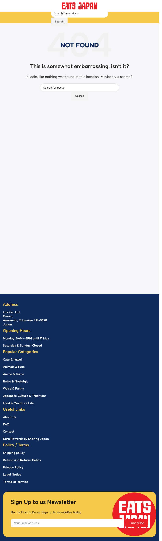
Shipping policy (14, 453)
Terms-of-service (15, 482)
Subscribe (136, 523)
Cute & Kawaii (13, 359)
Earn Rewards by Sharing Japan (26, 439)
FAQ (6, 424)
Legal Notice (12, 474)
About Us (9, 417)
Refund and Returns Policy (22, 460)
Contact (8, 431)
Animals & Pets (13, 367)
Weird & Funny (13, 388)
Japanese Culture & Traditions (24, 396)
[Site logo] (79, 5)
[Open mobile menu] (47, 17)
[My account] (111, 17)
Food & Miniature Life (18, 403)
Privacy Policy (13, 467)
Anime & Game (13, 374)
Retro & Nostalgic (15, 381)
